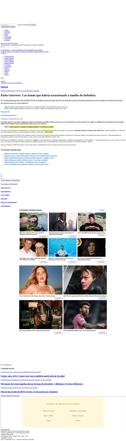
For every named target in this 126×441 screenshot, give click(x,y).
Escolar (6, 75)
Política (6, 68)
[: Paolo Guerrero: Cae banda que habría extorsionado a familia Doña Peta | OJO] (25, 51)
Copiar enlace (15, 180)
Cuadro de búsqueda (24, 25)
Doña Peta (4, 198)
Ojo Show (7, 32)
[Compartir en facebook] (6, 91)
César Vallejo (5, 195)
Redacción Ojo (5, 111)
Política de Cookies (37, 50)
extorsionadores (6, 191)
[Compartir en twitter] (15, 91)
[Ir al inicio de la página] (5, 362)
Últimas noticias (9, 56)
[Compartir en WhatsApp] (34, 91)
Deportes (7, 40)
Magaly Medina (9, 60)
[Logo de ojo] (5, 43)
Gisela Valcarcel (9, 58)
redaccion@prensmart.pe (9, 115)
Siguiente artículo (6, 395)
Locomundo (8, 37)
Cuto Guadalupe (9, 61)
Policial (6, 33)
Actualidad (7, 38)
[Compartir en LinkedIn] (24, 91)
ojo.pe (2, 50)
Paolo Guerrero (6, 188)
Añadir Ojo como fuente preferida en (11, 83)
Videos (6, 30)
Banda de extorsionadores (9, 202)
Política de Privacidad (25, 50)
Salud (6, 73)
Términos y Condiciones (11, 50)
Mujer (6, 35)
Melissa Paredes (9, 63)
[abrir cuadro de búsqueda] (33, 25)
